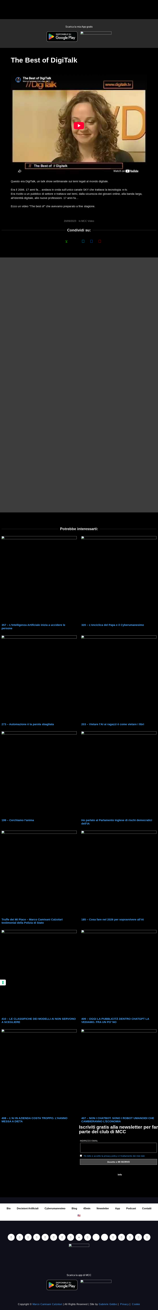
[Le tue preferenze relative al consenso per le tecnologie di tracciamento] (3, 982)
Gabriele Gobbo (108, 1304)
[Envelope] (96, 1237)
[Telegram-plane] (70, 1237)
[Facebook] (28, 1237)
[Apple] (53, 1237)
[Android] (62, 1237)
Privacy (124, 1304)
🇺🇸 (79, 1215)
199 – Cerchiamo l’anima (18, 820)
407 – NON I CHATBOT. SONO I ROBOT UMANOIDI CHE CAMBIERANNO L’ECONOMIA (117, 1120)
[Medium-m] (146, 1237)
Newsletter (103, 1208)
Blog (74, 1208)
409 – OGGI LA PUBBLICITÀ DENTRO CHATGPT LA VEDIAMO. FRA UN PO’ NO (115, 1020)
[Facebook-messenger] (87, 1237)
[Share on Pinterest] (100, 241)
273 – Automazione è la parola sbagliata (28, 724)
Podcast (131, 1208)
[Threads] (138, 1237)
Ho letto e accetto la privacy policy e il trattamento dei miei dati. (114, 1156)
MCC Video (87, 221)
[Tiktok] (45, 1237)
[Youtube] (19, 1237)
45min (86, 1208)
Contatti (146, 1208)
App (117, 1208)
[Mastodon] (121, 1237)
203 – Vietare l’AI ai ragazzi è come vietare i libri (112, 724)
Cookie (136, 1304)
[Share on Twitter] (83, 241)
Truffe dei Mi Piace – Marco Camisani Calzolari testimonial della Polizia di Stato (32, 921)
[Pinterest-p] (113, 1237)
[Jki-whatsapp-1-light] (79, 1237)
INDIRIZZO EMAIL (89, 1141)
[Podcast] (104, 1237)
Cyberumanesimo (55, 1208)
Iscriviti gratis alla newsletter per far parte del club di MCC (118, 1129)
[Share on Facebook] (58, 241)
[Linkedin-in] (11, 1237)
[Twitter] (130, 1237)
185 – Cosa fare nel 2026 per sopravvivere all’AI (112, 919)
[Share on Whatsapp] (66, 241)
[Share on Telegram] (91, 241)
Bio (9, 1208)
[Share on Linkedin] (75, 241)
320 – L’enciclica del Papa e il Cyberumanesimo (112, 625)
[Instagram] (36, 1237)
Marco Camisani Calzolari (47, 1304)
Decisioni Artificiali (27, 1208)
